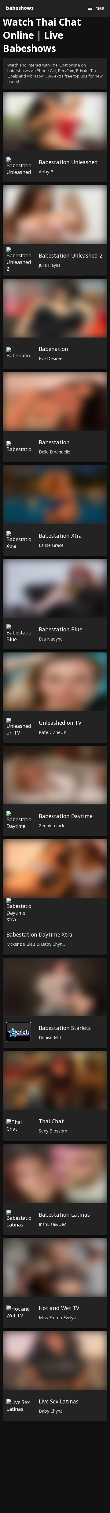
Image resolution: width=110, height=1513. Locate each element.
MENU (99, 8)
